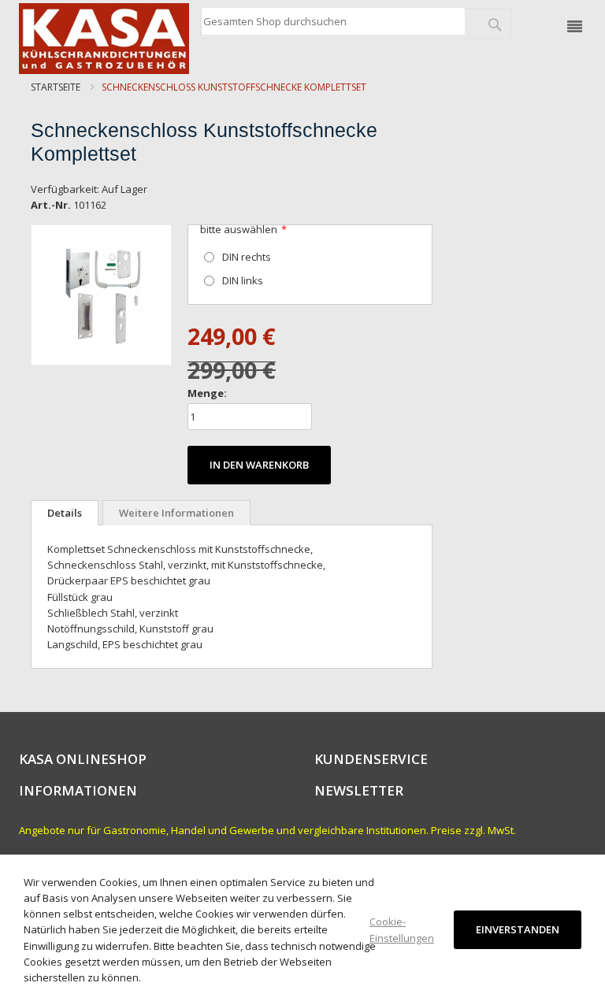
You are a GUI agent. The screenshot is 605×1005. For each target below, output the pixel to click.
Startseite (55, 87)
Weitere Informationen (176, 513)
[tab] (64, 512)
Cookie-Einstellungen (401, 929)
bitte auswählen (238, 229)
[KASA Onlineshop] (104, 38)
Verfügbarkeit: (65, 189)
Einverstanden (517, 929)
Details (64, 513)
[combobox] (333, 21)
